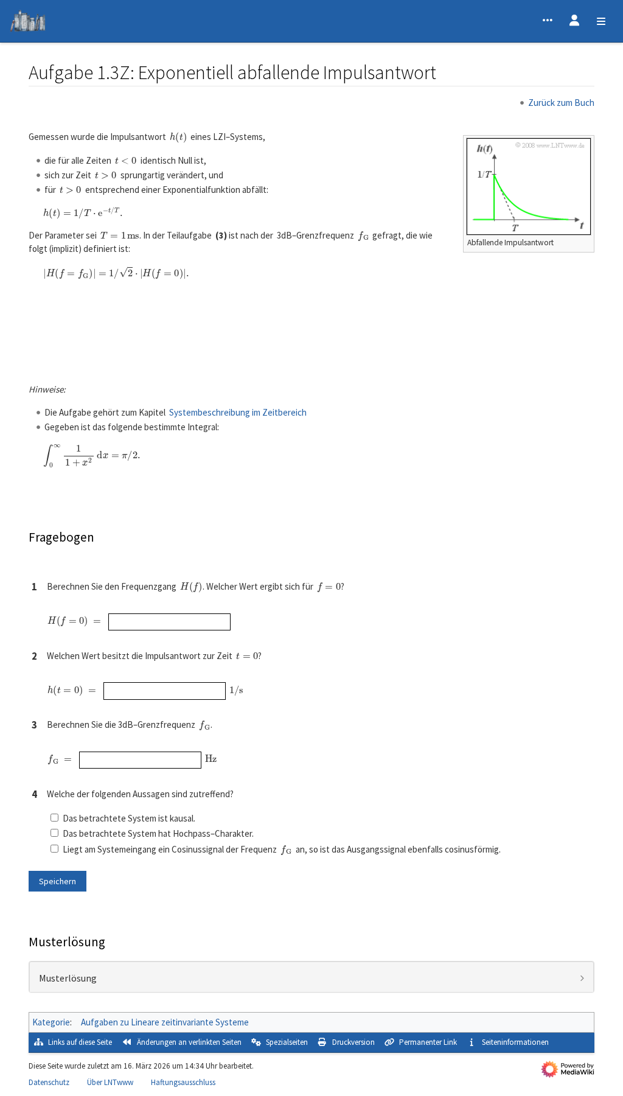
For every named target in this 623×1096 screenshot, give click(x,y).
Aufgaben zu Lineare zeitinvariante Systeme (165, 1022)
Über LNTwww (110, 1082)
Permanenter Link (428, 1042)
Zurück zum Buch (561, 102)
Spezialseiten (287, 1042)
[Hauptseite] (28, 23)
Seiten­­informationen (515, 1042)
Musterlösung (68, 978)
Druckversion (353, 1042)
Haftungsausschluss (183, 1082)
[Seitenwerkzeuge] (547, 21)
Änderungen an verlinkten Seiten (189, 1042)
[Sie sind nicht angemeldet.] (574, 21)
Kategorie (51, 1022)
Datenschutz (49, 1082)
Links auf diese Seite (80, 1042)
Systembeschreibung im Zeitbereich (238, 412)
